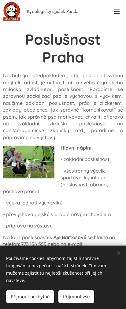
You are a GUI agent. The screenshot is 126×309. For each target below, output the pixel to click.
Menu (117, 11)
